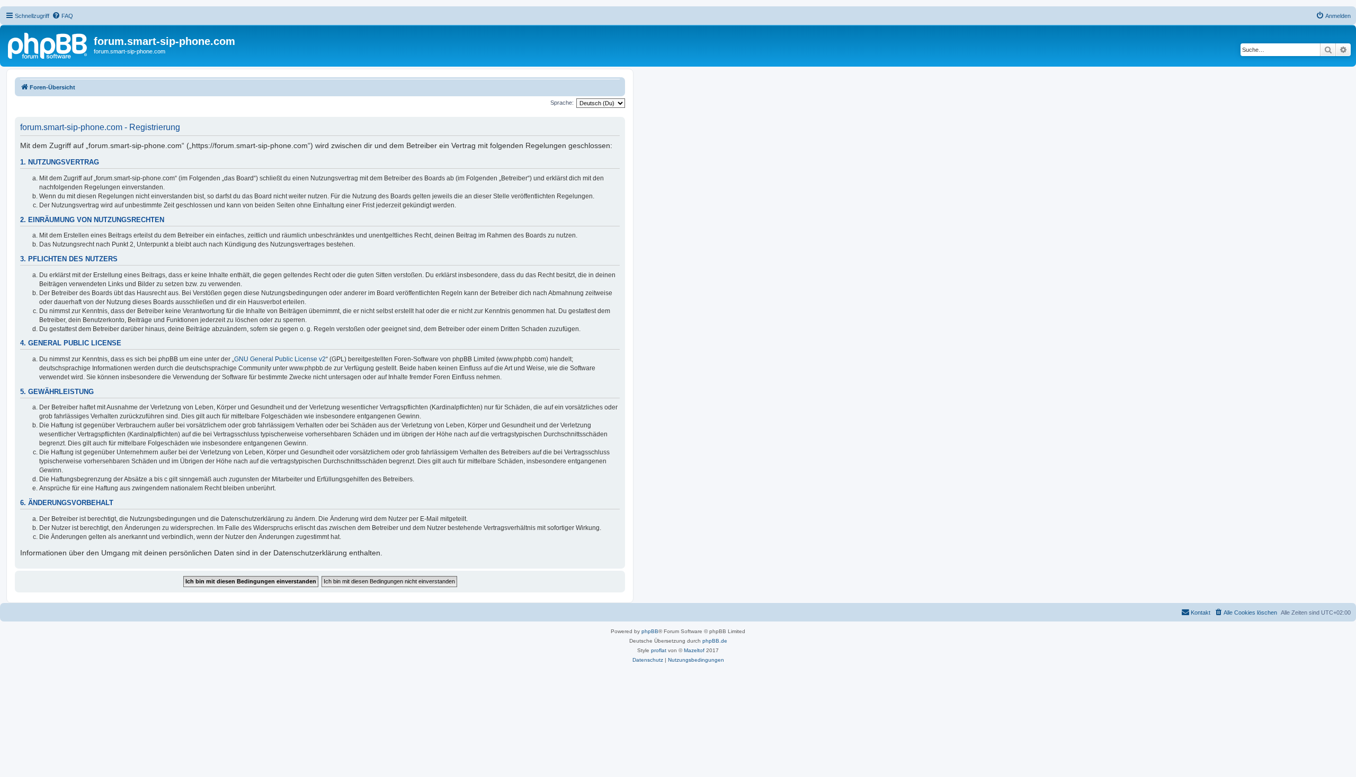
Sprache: (562, 102)
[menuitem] (62, 16)
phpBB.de (714, 641)
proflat (658, 650)
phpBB (649, 631)
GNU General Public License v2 (280, 359)
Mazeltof (694, 650)
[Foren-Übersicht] (48, 44)
